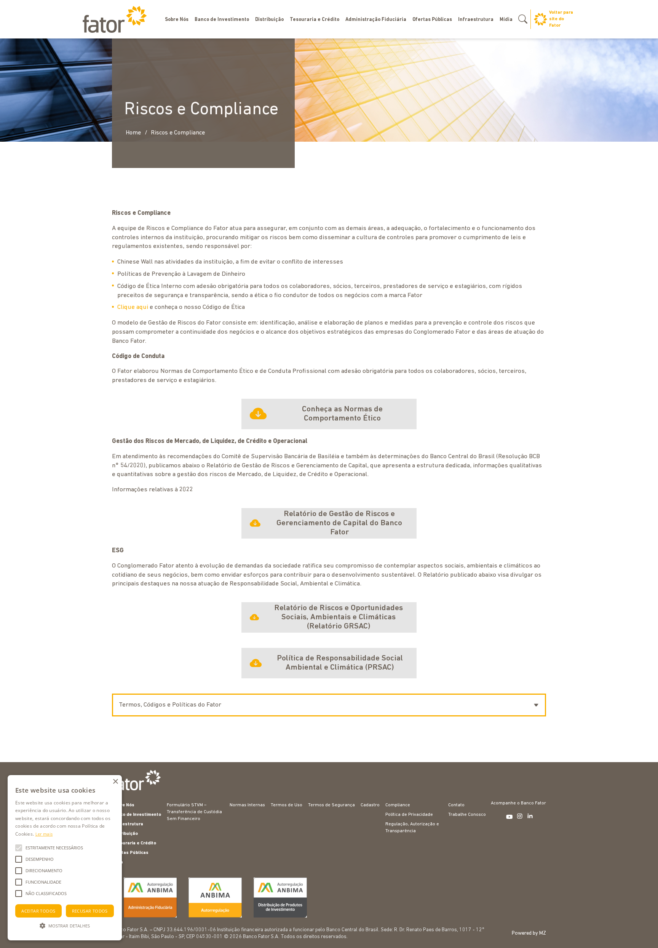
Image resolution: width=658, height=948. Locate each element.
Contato (456, 805)
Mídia (506, 19)
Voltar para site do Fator (561, 19)
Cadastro (370, 805)
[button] (64, 925)
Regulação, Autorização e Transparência (412, 827)
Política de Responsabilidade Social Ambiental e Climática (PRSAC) (340, 662)
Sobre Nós (176, 19)
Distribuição (269, 19)
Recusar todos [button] (90, 911)
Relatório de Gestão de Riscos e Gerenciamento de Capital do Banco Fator (339, 523)
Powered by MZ (529, 933)
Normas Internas (247, 805)
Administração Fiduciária (375, 19)
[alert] (65, 857)
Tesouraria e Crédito (314, 19)
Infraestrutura (476, 19)
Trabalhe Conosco (467, 814)
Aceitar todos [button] (38, 911)
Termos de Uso (286, 805)
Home (133, 133)
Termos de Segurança (331, 805)
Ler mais (44, 834)
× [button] (115, 782)
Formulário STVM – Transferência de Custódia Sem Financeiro (194, 812)
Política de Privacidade (409, 814)
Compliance (397, 805)
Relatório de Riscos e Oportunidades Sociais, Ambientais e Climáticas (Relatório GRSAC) (338, 617)
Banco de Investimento (222, 19)
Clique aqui (132, 307)
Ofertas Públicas (432, 19)
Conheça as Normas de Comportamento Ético (342, 413)
